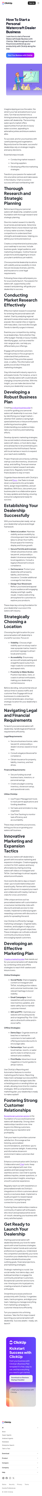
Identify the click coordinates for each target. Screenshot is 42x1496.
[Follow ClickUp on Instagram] (10, 1478)
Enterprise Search (8, 1445)
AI (2, 1427)
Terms (27, 1484)
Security (11, 1484)
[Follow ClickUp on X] (13, 1478)
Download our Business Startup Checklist (20, 1378)
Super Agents (6, 1435)
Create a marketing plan (14, 959)
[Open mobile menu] (38, 3)
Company (5, 1467)
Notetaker (5, 1442)
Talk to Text (6, 1448)
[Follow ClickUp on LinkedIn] (3, 1478)
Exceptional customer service (17, 1116)
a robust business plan (21, 407)
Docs (15, 480)
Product (5, 1458)
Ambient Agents (7, 1438)
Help (3, 1472)
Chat (22, 1164)
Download (5, 1453)
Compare (5, 1463)
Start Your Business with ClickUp (20, 55)
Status (4, 1484)
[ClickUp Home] (7, 3)
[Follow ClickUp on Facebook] (6, 1478)
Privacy (19, 1484)
